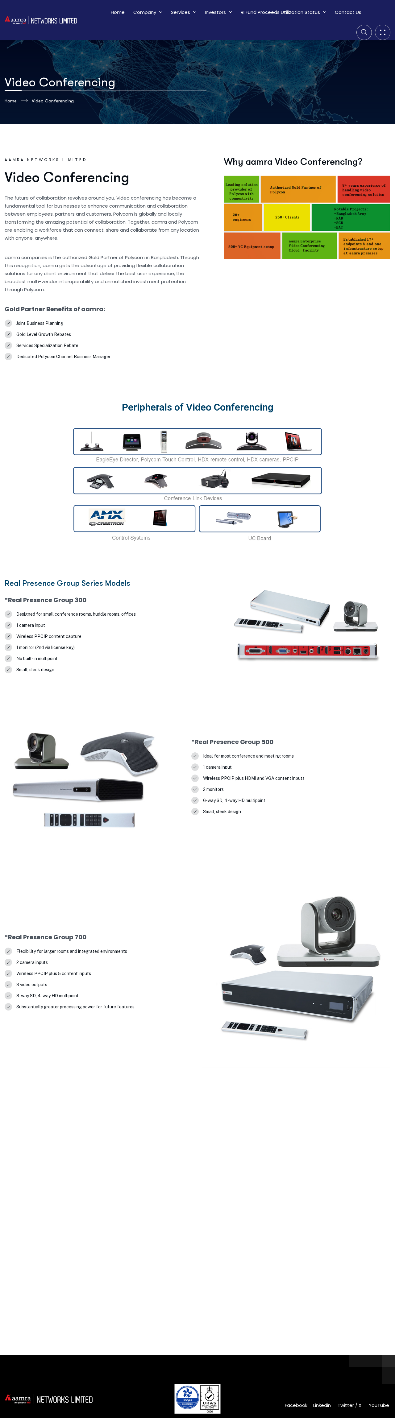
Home (11, 101)
